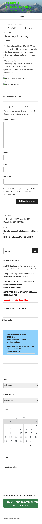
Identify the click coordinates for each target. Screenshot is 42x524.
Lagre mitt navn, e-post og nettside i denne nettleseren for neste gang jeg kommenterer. (20, 192)
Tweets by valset (10, 467)
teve (22, 25)
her (5, 58)
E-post (7, 164)
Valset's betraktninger (18, 5)
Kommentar (9, 120)
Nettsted (7, 176)
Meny (22, 16)
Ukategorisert (14, 97)
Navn (6, 152)
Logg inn (7, 410)
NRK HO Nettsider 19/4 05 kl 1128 (18, 237)
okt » (31, 445)
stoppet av (22, 504)
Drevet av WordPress (12, 518)
